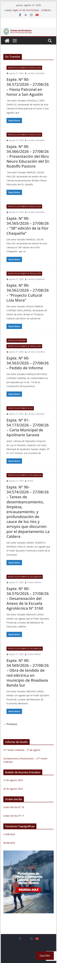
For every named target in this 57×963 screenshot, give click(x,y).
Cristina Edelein (34, 582)
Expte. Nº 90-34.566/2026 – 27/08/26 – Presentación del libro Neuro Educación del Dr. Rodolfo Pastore (28, 156)
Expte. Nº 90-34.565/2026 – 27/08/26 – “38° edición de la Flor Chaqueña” (27, 226)
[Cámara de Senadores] (7, 40)
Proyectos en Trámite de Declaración (24, 475)
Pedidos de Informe (17, 340)
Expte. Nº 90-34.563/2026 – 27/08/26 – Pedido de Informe (27, 362)
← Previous (10, 724)
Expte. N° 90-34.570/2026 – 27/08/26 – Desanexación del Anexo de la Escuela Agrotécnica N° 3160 (27, 598)
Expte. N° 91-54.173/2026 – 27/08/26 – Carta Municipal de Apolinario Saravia (27, 427)
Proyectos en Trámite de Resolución (24, 68)
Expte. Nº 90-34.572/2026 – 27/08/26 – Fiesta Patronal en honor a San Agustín (27, 87)
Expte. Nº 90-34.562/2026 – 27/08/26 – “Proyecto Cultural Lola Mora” (27, 293)
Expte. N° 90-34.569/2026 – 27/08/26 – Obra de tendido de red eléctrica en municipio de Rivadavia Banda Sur (27, 673)
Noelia (30, 480)
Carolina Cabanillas (36, 73)
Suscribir (45, 955)
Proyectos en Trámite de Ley (20, 408)
